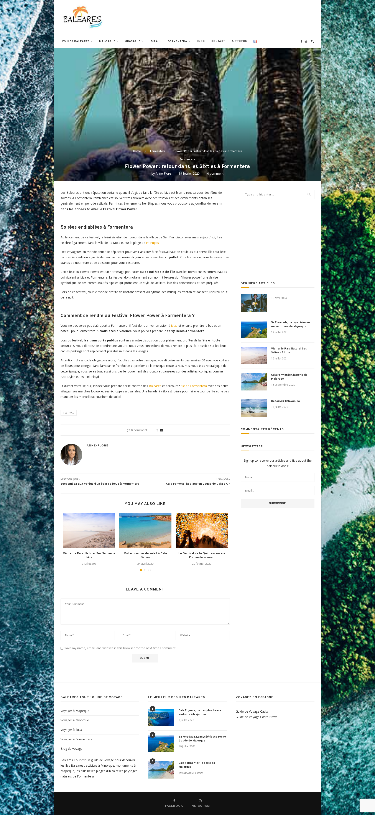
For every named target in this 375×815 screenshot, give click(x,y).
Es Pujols (152, 243)
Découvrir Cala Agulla (285, 401)
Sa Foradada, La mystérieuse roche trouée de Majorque (290, 324)
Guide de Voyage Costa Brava (257, 717)
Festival (68, 412)
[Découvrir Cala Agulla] (254, 408)
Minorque (132, 41)
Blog (201, 41)
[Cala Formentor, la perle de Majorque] (254, 381)
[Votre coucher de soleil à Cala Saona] (145, 530)
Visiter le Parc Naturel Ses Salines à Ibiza (289, 350)
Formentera (177, 41)
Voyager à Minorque (75, 720)
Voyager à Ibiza (71, 730)
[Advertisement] (235, 17)
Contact (218, 41)
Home (137, 151)
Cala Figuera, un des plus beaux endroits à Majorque (200, 712)
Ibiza (154, 41)
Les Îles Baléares (75, 41)
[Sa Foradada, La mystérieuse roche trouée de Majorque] (254, 329)
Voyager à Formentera (76, 739)
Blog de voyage (71, 748)
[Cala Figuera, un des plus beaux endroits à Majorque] (161, 717)
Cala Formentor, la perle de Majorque (289, 377)
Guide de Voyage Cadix (252, 711)
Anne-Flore (163, 173)
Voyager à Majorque (75, 711)
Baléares (155, 386)
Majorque (107, 41)
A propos (239, 41)
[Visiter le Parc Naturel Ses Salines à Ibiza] (89, 530)
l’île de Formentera (193, 386)
